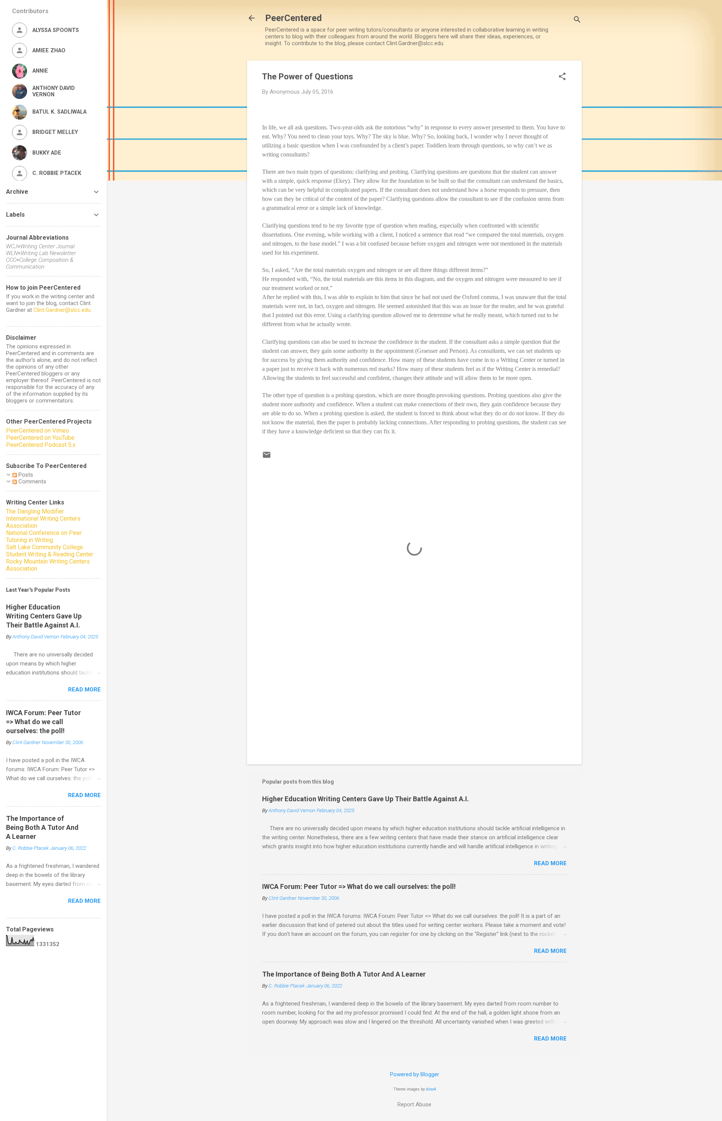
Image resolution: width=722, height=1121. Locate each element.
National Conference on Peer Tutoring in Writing (44, 536)
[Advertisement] (414, 694)
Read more (550, 863)
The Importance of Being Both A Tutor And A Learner (344, 974)
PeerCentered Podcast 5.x (41, 444)
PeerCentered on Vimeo (37, 430)
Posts (25, 474)
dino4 (431, 1089)
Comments (31, 481)
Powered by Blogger (414, 1074)
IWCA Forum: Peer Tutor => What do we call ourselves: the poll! (359, 886)
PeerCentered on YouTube (40, 437)
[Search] (577, 20)
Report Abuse (414, 1104)
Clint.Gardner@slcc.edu (62, 310)
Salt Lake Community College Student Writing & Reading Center (49, 551)
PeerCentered (293, 18)
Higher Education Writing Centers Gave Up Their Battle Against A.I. (365, 799)
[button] (562, 77)
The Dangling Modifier (35, 511)
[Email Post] (266, 457)
